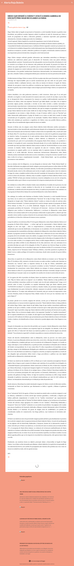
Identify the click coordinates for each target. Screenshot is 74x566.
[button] (8, 23)
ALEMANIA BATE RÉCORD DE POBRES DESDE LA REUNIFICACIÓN (35, 518)
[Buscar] (26, 2)
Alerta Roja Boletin (14, 2)
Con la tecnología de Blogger (38, 561)
